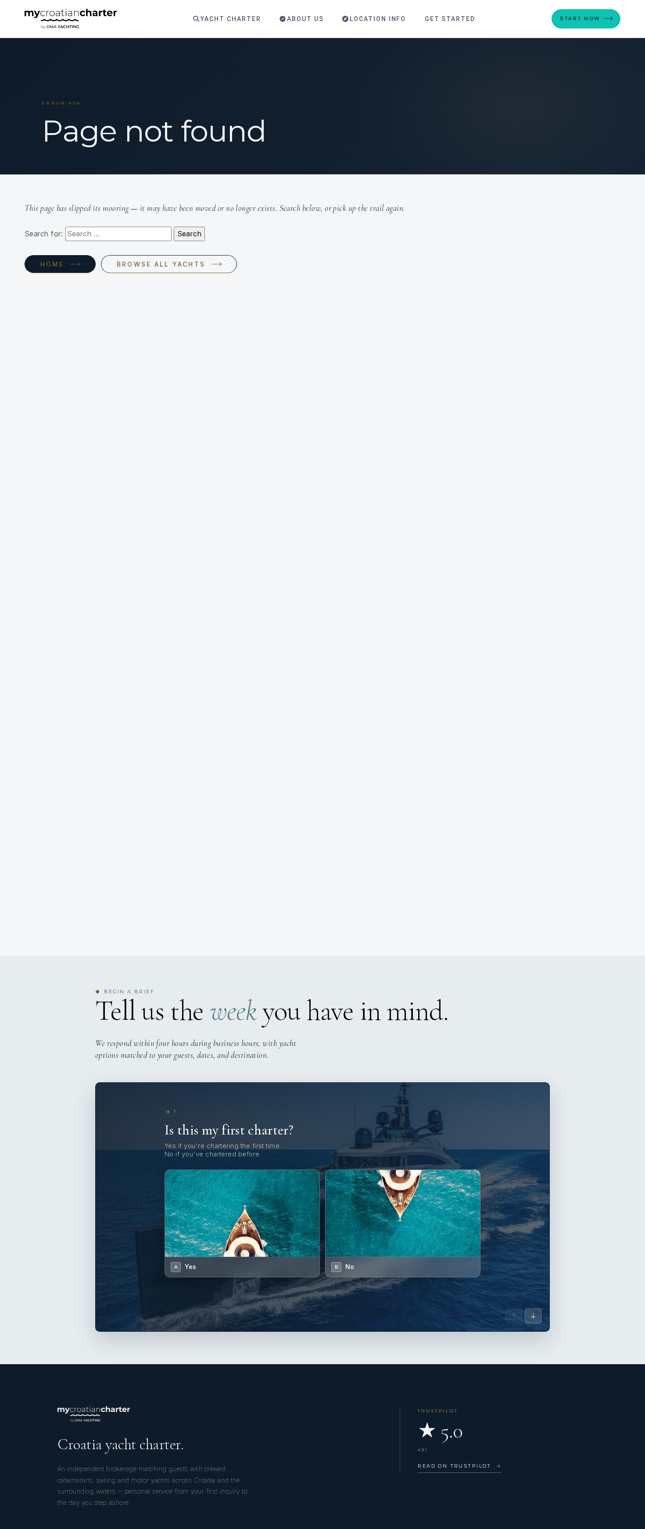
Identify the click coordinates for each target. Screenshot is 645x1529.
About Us (304, 18)
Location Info (377, 18)
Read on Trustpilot (460, 1466)
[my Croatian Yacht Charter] (71, 19)
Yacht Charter (229, 18)
